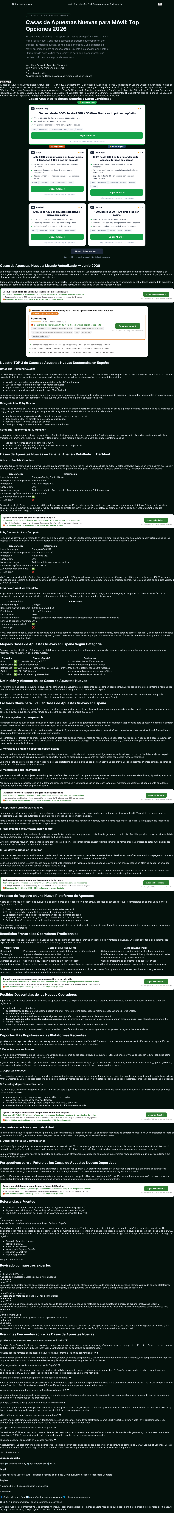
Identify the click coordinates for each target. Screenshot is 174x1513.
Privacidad (37, 1474)
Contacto (107, 1474)
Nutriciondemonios (22, 4)
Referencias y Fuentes (107, 95)
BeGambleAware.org (102, 257)
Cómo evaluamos (73, 1474)
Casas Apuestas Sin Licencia (107, 4)
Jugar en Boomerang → (156, 294)
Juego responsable (92, 1474)
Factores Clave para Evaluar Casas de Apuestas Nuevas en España (35, 90)
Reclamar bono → (127, 326)
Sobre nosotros (8, 1474)
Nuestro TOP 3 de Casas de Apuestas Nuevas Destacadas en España (103, 84)
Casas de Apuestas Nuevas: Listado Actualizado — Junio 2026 (33, 84)
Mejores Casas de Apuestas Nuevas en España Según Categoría (74, 87)
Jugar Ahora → (87, 135)
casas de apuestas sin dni (151, 870)
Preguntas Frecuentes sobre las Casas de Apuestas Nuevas (62, 95)
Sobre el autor (24, 1474)
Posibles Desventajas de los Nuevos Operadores (40, 93)
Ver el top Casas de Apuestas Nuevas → (46, 65)
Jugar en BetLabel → (156, 520)
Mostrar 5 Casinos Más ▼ (87, 251)
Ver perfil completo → (11, 1259)
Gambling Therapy (15, 1463)
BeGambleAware (36, 1463)
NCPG (51, 1463)
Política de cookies (53, 1474)
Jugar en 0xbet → (156, 795)
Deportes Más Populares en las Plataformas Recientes (95, 93)
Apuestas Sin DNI (83, 4)
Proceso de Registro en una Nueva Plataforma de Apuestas (102, 90)
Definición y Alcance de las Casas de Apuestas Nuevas (137, 87)
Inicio (70, 4)
